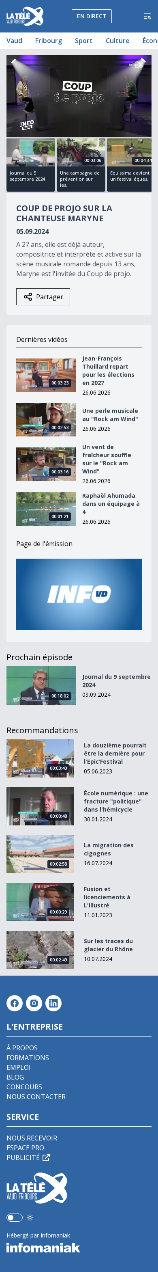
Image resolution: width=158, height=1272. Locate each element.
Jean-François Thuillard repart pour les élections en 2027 (108, 370)
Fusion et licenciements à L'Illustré (107, 897)
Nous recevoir (31, 1138)
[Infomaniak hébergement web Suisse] (79, 1248)
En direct (92, 16)
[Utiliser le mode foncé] (30, 1218)
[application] (79, 96)
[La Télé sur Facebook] (14, 1003)
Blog (15, 1077)
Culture (118, 40)
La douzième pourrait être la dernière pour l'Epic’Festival (115, 753)
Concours (24, 1086)
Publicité (23, 1157)
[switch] (14, 1218)
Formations (27, 1057)
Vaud (14, 40)
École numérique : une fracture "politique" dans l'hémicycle (116, 801)
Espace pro (25, 1147)
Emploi (18, 1067)
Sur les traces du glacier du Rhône (108, 945)
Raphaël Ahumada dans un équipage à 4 (111, 504)
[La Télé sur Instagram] (34, 1003)
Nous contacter (36, 1096)
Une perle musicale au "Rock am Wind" (110, 415)
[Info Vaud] (79, 594)
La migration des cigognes (109, 849)
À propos (22, 1047)
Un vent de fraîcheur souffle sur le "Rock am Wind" (106, 459)
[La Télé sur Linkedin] (53, 1003)
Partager (49, 296)
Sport (84, 40)
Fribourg (48, 40)
